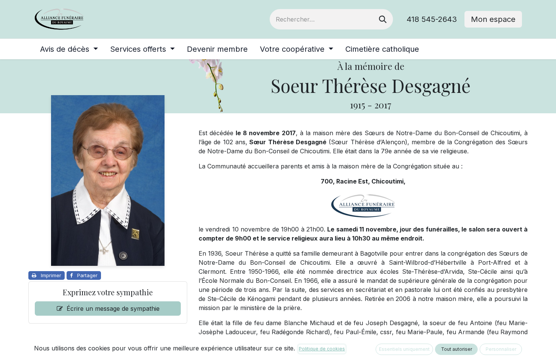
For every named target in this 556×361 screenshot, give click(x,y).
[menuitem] (69, 49)
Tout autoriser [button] (456, 349)
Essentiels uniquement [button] (404, 349)
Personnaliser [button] (501, 349)
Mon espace (493, 19)
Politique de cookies (322, 349)
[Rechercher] (383, 19)
